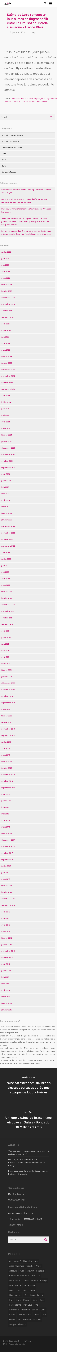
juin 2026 (5, 258)
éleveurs (22, 1324)
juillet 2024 (6, 402)
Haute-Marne (29, 1285)
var (19, 1319)
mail (23, 1200)
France (18, 1285)
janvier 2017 (6, 892)
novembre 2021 (8, 611)
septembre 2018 (8, 787)
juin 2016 (5, 918)
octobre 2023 (7, 461)
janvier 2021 (6, 676)
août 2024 (5, 395)
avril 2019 (5, 748)
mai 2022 (5, 572)
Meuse (26, 1300)
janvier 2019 (6, 768)
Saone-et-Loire (39, 1309)
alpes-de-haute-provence (26, 1261)
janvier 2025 (6, 363)
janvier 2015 (6, 1010)
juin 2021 (5, 644)
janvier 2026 (6, 291)
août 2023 (5, 474)
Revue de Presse (9, 172)
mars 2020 (5, 709)
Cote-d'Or (35, 1275)
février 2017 (6, 885)
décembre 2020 (8, 683)
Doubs (26, 1280)
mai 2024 (5, 415)
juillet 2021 (6, 637)
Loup (32, 32)
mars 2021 (5, 663)
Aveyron (30, 1270)
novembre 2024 (8, 376)
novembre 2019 (8, 729)
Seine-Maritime (24, 1314)
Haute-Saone (15, 1290)
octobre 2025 (7, 310)
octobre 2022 (7, 539)
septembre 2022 (8, 546)
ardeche (29, 1266)
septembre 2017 (8, 859)
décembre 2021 (8, 604)
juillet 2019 (6, 742)
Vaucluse (27, 1319)
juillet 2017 (6, 866)
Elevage (43, 1280)
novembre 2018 (8, 774)
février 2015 (6, 1003)
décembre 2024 (8, 369)
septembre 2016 (8, 905)
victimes (37, 1319)
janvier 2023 (6, 520)
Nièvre (34, 1300)
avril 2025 (5, 343)
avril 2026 (5, 271)
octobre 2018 (7, 781)
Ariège (39, 1266)
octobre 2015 (7, 957)
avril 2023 (5, 500)
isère (26, 1295)
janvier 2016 (6, 944)
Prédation (25, 1309)
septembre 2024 (8, 389)
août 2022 (5, 552)
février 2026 (6, 284)
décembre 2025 (8, 297)
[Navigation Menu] (50, 3)
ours (42, 1300)
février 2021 (6, 670)
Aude (22, 1270)
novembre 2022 (8, 533)
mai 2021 (5, 650)
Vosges (12, 1324)
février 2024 (6, 435)
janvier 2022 (6, 598)
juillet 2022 (6, 559)
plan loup (27, 1304)
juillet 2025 (6, 330)
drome (34, 1280)
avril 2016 (5, 925)
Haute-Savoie (29, 1290)
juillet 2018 (6, 800)
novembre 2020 (8, 689)
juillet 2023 (6, 480)
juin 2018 (5, 807)
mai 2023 (5, 493)
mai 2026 (5, 265)
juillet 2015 (6, 970)
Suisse (36, 1314)
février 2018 (6, 833)
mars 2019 (5, 755)
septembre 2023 (8, 467)
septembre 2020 (8, 702)
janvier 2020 (6, 722)
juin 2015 (5, 977)
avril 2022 (5, 578)
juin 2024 (5, 408)
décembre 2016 (8, 898)
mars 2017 (5, 879)
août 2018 (5, 794)
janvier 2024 (6, 441)
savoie (12, 1314)
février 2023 (6, 513)
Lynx (4, 159)
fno (11, 1285)
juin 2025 (5, 337)
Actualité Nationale (10, 141)
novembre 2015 (8, 951)
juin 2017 (5, 872)
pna (36, 1304)
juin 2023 (5, 487)
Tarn (44, 1314)
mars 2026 (5, 278)
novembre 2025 (8, 304)
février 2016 (6, 938)
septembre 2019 (8, 735)
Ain (10, 1261)
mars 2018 (5, 827)
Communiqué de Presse (12, 147)
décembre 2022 (8, 526)
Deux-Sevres (15, 1280)
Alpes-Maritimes (16, 1266)
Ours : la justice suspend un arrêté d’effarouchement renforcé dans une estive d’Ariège (26, 1162)
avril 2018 (5, 820)
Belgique (40, 1270)
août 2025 (5, 324)
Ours (4, 166)
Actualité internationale (12, 135)
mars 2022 (5, 585)
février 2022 (6, 591)
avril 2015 (5, 990)
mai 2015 (5, 983)
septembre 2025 (8, 317)
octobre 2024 (7, 382)
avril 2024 (5, 422)
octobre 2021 (7, 618)
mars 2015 (5, 996)
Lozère (40, 1295)
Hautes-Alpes (15, 1295)
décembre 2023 (8, 448)
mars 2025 (5, 350)
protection (14, 1309)
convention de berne (19, 1275)
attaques (13, 1270)
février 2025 (6, 356)
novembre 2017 (8, 846)
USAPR (12, 1319)
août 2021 (5, 631)
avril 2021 (5, 657)
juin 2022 (5, 565)
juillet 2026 (6, 252)
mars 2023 (5, 506)
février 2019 (6, 761)
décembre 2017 (8, 840)
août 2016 (5, 912)
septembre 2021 (8, 624)
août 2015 (5, 964)
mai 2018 (5, 814)
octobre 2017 (7, 853)
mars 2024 (5, 428)
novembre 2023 (8, 454)
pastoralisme (15, 1304)
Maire (18, 1300)
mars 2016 (5, 931)
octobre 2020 (7, 696)
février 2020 (6, 716)
